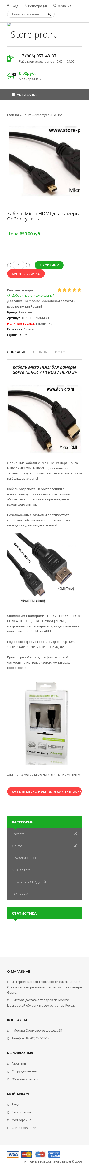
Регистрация (37, 6)
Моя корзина (21, 1120)
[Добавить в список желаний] (31, 295)
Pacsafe (18, 833)
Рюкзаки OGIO (24, 858)
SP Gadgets (21, 870)
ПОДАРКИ (20, 894)
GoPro (17, 845)
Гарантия (19, 1063)
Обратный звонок (25, 1079)
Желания (64, 6)
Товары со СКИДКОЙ (29, 882)
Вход (14, 6)
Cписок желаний (24, 1128)
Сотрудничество (24, 1071)
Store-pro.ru (62, 1161)
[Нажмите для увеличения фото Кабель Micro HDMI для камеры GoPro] (44, 161)
